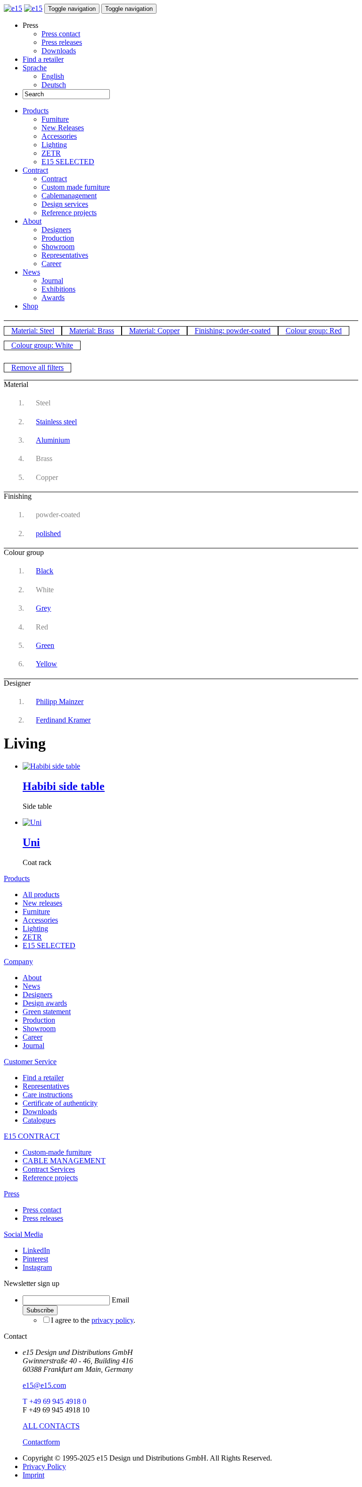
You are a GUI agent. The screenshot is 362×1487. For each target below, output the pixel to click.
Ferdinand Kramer (63, 720)
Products (36, 111)
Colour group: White (42, 345)
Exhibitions (58, 289)
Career (51, 264)
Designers (56, 230)
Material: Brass (91, 331)
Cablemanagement (69, 196)
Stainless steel (56, 422)
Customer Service (30, 1062)
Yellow (46, 664)
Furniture (55, 119)
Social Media (23, 1234)
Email (120, 1300)
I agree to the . (93, 1320)
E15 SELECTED (67, 162)
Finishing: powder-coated (233, 331)
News (31, 272)
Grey (43, 608)
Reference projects (69, 213)
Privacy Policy (44, 1466)
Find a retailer (43, 59)
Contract (35, 170)
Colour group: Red (314, 331)
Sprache (35, 68)
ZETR (51, 153)
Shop (30, 306)
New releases (42, 903)
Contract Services (49, 1169)
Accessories (59, 136)
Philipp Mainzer (59, 701)
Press (11, 1194)
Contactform (41, 1442)
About (32, 221)
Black (44, 571)
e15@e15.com (44, 1385)
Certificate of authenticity (60, 1103)
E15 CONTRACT (32, 1136)
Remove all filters (37, 367)
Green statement (47, 1012)
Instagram (37, 1267)
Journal (52, 281)
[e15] (13, 8)
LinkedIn (36, 1250)
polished (48, 533)
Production (57, 238)
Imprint (33, 1475)
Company (18, 962)
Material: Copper (154, 331)
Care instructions (48, 1095)
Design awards (45, 1003)
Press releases (61, 42)
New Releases (62, 128)
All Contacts (51, 1426)
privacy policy (112, 1320)
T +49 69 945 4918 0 (54, 1401)
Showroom (57, 247)
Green (45, 645)
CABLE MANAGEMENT (64, 1161)
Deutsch (53, 85)
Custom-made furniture (57, 1152)
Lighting (54, 145)
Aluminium (53, 440)
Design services (64, 204)
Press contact (60, 34)
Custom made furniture (75, 187)
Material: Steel (32, 331)
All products (41, 895)
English (52, 76)
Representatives (64, 255)
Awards (53, 298)
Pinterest (35, 1259)
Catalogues (39, 1120)
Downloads (58, 51)
